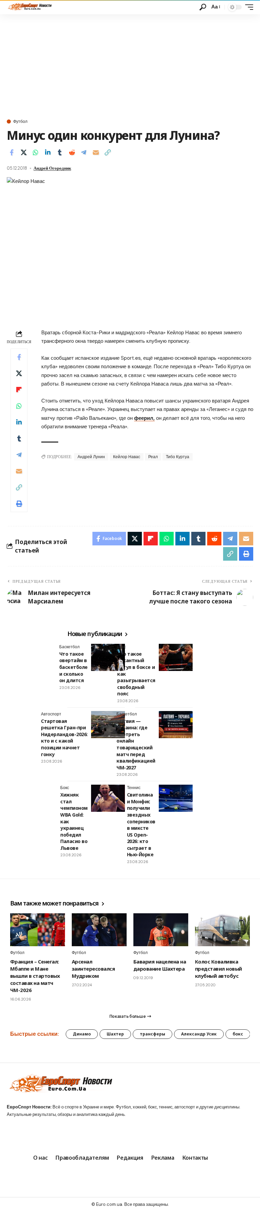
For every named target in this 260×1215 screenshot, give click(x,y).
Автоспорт (51, 714)
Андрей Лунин (91, 457)
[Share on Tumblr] (59, 152)
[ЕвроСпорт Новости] (29, 7)
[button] (203, 7)
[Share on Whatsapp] (35, 152)
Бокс (121, 647)
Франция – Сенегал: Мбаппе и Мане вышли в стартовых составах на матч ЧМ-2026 (35, 975)
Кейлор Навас (126, 457)
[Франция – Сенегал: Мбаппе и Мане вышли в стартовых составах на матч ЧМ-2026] (37, 929)
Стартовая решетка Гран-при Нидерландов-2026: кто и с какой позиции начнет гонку (64, 738)
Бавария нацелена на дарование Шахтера (159, 965)
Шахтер (115, 1034)
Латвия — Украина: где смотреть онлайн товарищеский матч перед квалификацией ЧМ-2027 (135, 744)
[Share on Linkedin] (47, 152)
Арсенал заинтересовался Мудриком (93, 968)
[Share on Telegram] (83, 152)
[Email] (96, 152)
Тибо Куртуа (177, 457)
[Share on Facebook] (11, 152)
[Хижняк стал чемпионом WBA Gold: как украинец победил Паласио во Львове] (108, 798)
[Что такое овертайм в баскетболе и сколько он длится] (108, 657)
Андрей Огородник (52, 168)
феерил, (144, 418)
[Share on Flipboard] (19, 389)
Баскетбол (69, 647)
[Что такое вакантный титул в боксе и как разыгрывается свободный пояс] (176, 657)
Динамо (82, 1034)
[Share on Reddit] (72, 152)
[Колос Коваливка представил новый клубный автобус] (222, 929)
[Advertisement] (130, 65)
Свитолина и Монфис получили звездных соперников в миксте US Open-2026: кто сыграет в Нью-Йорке (141, 824)
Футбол (20, 121)
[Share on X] (23, 152)
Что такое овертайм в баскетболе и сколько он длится (73, 667)
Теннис (133, 787)
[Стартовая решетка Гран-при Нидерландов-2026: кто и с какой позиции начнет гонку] (108, 724)
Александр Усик (199, 1034)
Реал (153, 457)
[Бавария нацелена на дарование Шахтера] (160, 929)
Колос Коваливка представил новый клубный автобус (218, 968)
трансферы (152, 1034)
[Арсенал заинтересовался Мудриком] (99, 929)
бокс (238, 1034)
